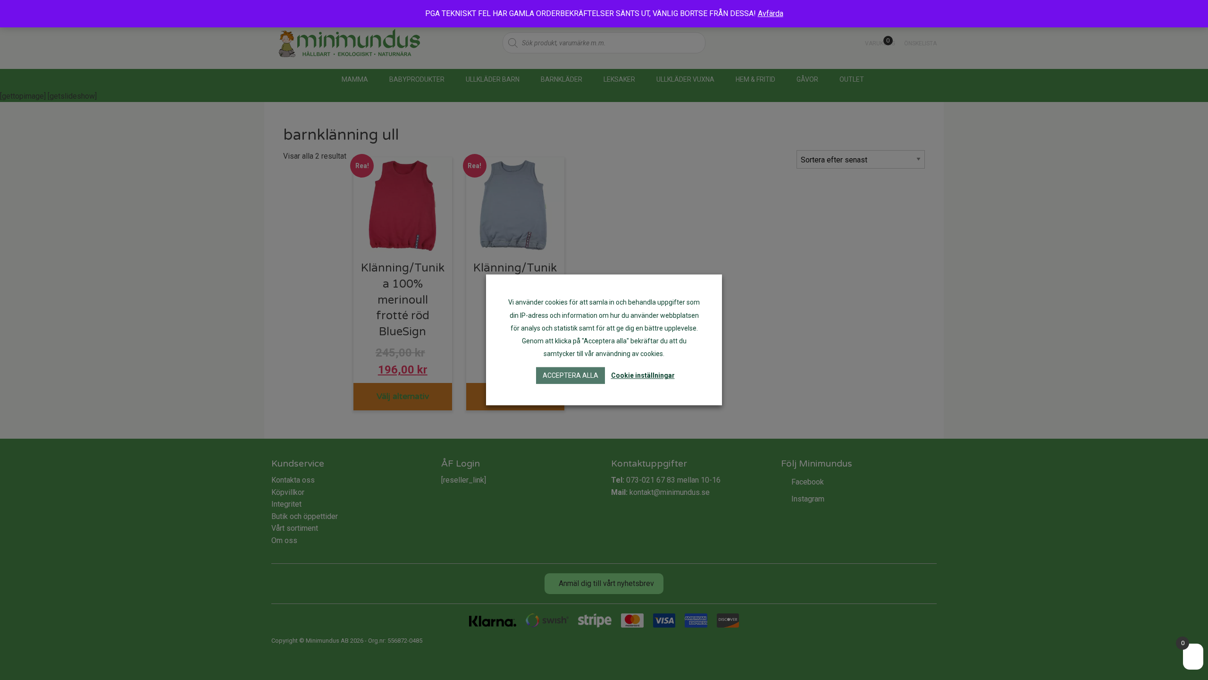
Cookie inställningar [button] (643, 376)
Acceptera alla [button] (570, 376)
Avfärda (770, 13)
